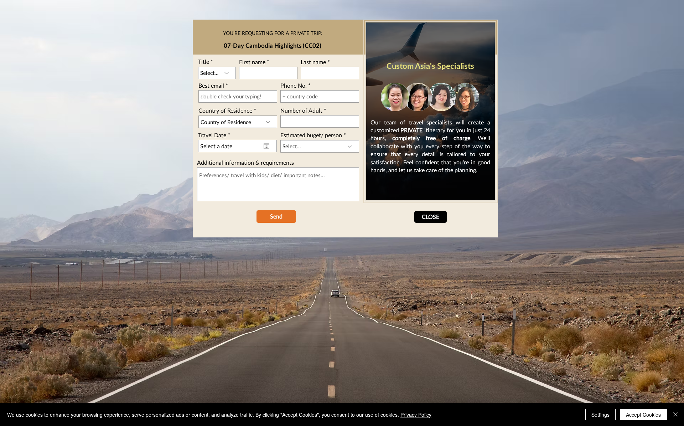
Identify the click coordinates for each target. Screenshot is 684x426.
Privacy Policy (415, 414)
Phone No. (293, 85)
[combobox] (237, 122)
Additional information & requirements (245, 162)
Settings (600, 414)
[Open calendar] (266, 146)
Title (203, 62)
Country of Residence (225, 110)
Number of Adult (301, 110)
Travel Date (215, 135)
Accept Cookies (643, 414)
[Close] (675, 414)
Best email (211, 85)
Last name (313, 62)
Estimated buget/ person (311, 135)
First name (252, 62)
